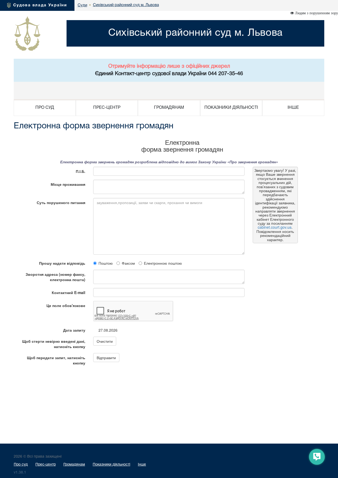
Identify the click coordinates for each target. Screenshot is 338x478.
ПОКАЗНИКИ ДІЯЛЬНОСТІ (231, 108)
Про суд (21, 464)
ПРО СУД (44, 108)
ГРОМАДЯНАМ (169, 108)
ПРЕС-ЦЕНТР (106, 108)
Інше (142, 464)
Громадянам (74, 464)
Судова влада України (40, 5)
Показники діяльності (111, 464)
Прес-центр (45, 464)
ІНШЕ (293, 108)
